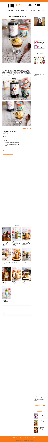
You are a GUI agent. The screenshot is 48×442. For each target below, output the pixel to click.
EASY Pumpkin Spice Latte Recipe (16, 282)
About (39, 10)
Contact (43, 10)
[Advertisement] (16, 178)
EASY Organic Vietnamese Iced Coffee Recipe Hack (26, 242)
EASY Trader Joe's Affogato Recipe (10, 132)
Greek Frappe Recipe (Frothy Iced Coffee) (6, 263)
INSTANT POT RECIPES (24, 10)
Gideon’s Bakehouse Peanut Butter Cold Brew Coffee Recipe (16, 263)
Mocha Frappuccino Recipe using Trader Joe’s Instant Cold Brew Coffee (6, 243)
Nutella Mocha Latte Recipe (26, 282)
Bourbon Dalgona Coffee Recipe (5, 282)
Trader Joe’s (17, 10)
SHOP (4, 10)
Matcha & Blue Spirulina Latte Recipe (5, 301)
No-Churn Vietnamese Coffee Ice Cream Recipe (26, 263)
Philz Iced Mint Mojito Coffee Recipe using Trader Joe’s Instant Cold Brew (16, 243)
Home (24, 12)
